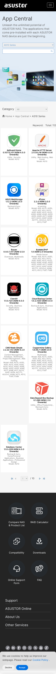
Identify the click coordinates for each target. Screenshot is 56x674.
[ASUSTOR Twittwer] (30, 648)
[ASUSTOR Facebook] (19, 648)
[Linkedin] (13, 648)
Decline (8, 667)
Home (8, 116)
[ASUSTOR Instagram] (24, 648)
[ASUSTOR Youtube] (41, 648)
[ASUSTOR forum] (46, 648)
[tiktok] (8, 648)
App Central (22, 116)
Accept (22, 667)
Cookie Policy (41, 659)
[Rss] (35, 648)
